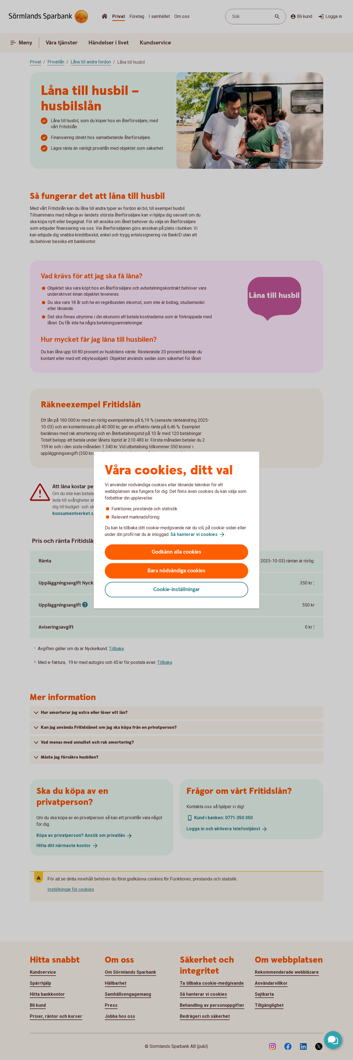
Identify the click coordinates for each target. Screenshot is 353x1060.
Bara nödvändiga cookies (176, 570)
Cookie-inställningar (176, 589)
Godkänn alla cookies (176, 552)
